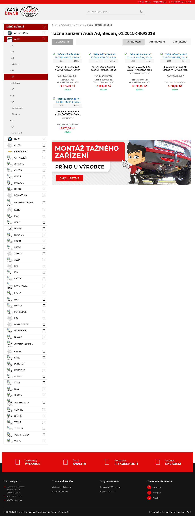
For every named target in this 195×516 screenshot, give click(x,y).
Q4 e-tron (16, 114)
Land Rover (21, 286)
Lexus (17, 293)
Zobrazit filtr (63, 42)
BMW (17, 139)
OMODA (18, 351)
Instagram (157, 493)
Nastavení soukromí (47, 512)
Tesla (17, 422)
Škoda (18, 395)
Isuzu (17, 241)
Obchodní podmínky (60, 487)
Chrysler (20, 158)
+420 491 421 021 (144, 2)
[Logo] (21, 11)
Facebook (157, 487)
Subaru (18, 410)
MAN (16, 299)
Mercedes (20, 312)
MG (16, 318)
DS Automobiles (23, 202)
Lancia (18, 278)
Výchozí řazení (134, 42)
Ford (17, 222)
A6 (13, 77)
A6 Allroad (16, 83)
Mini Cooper (21, 324)
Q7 (13, 127)
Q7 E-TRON (17, 133)
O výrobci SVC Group (108, 487)
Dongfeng (20, 195)
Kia (16, 272)
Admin (32, 512)
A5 (13, 70)
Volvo (17, 441)
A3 (13, 52)
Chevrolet (21, 151)
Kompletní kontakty (60, 491)
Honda (18, 229)
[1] (141, 12)
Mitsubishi (20, 331)
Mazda (18, 306)
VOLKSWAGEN (21, 435)
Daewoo (19, 183)
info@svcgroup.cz (159, 2)
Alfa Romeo (21, 33)
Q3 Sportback (17, 108)
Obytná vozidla (23, 344)
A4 (13, 58)
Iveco (17, 247)
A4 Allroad (16, 64)
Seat (17, 389)
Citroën (19, 164)
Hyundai (19, 235)
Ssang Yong (21, 402)
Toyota (18, 428)
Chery (18, 145)
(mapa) (22, 487)
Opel (17, 358)
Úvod (56, 25)
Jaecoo (18, 253)
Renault (19, 376)
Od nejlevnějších (157, 42)
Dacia (17, 176)
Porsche (19, 370)
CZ (178, 2)
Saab (17, 383)
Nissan (18, 337)
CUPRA (18, 170)
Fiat (16, 216)
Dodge (18, 189)
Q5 (13, 120)
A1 (13, 45)
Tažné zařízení (15, 27)
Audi (17, 39)
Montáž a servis (106, 491)
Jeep (17, 260)
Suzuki (18, 416)
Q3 (13, 102)
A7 (13, 89)
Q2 (13, 95)
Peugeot (19, 364)
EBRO (17, 210)
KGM (16, 266)
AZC (189, 512)
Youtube (156, 498)
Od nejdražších (180, 42)
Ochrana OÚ (64, 512)
